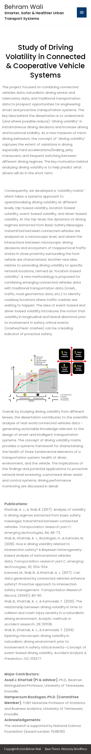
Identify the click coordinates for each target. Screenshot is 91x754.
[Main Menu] (82, 12)
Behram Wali (23, 6)
